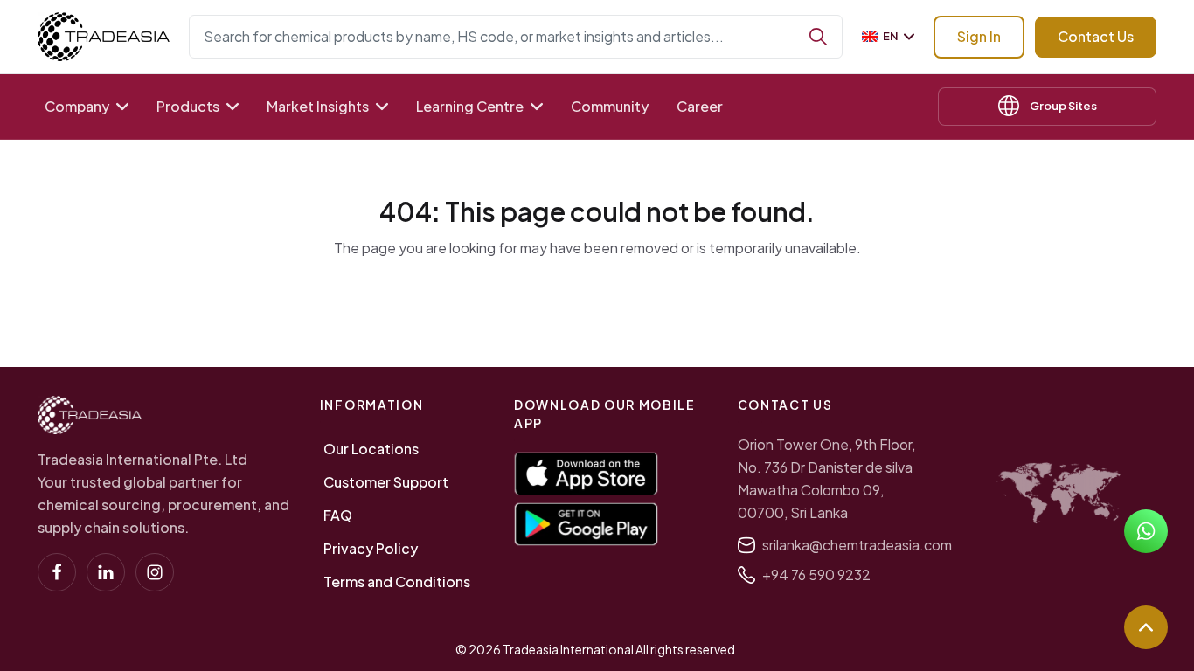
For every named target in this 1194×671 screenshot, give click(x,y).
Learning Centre (470, 106)
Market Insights (318, 106)
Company (77, 106)
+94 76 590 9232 (816, 574)
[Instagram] (154, 572)
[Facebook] (57, 572)
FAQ (337, 515)
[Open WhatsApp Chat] (1146, 531)
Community (610, 106)
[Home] (90, 415)
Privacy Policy (370, 548)
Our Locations (371, 448)
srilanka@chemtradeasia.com (857, 545)
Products (187, 106)
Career (700, 106)
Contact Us (1096, 36)
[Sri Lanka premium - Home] (104, 36)
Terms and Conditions (396, 581)
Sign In (979, 36)
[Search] (818, 37)
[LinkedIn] (106, 572)
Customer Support (385, 482)
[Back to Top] (1146, 627)
